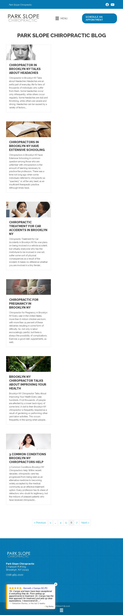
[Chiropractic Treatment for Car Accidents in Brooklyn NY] (28, 209)
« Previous (40, 522)
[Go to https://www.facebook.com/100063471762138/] (107, 5)
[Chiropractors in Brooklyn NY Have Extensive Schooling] (28, 129)
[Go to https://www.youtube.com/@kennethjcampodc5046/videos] (112, 5)
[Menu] (61, 610)
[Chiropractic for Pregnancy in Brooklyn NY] (28, 286)
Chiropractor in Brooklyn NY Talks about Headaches (25, 69)
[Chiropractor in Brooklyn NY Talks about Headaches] (28, 52)
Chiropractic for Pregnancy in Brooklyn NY (23, 303)
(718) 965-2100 (14, 574)
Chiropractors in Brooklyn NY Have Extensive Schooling (27, 146)
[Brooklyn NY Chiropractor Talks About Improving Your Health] (28, 363)
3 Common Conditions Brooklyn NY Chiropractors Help (27, 458)
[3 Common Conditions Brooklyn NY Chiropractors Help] (28, 441)
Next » (85, 522)
